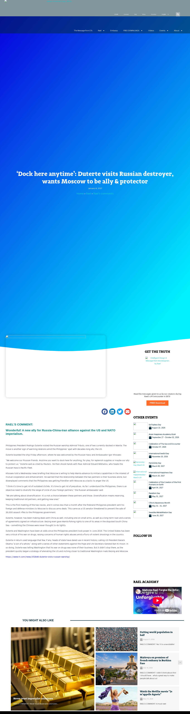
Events (162, 31)
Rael (99, 31)
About (176, 31)
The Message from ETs (83, 31)
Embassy (114, 31)
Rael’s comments (103, 193)
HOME (116, 14)
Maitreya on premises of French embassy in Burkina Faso (155, 660)
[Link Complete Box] (157, 426)
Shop (143, 14)
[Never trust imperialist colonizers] (52, 669)
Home (80, 193)
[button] (178, 14)
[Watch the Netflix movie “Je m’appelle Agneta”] (116, 699)
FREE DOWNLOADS (131, 31)
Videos (151, 31)
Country (153, 14)
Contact (126, 14)
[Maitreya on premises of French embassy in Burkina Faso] (116, 669)
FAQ (135, 14)
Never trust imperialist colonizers (33, 698)
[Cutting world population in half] (116, 639)
